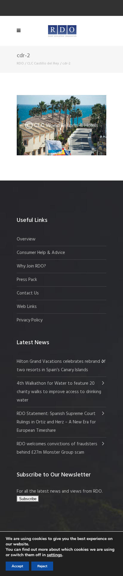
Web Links (27, 306)
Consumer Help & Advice (41, 252)
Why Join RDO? (31, 266)
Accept (17, 566)
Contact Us (28, 293)
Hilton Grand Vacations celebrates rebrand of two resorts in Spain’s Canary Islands (61, 366)
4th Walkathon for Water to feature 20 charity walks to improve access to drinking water (59, 392)
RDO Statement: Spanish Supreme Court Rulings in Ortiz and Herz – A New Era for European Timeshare (56, 422)
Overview (26, 239)
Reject (42, 566)
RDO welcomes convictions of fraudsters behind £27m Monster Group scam (57, 448)
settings (54, 555)
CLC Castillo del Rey (43, 63)
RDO (20, 63)
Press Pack (27, 279)
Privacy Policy (29, 320)
